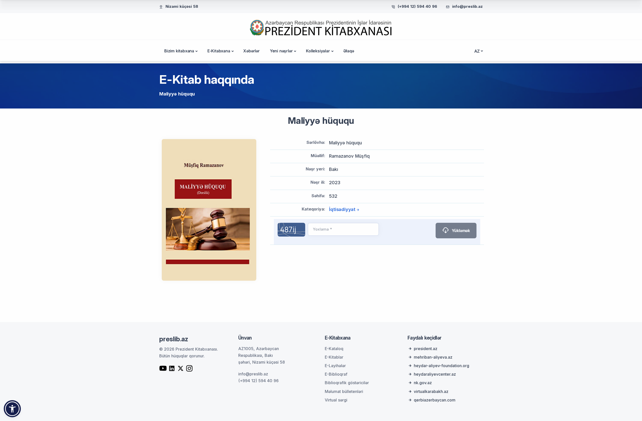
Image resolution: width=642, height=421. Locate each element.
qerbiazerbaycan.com (434, 399)
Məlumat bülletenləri (344, 391)
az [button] (477, 51)
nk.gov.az (423, 382)
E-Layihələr (335, 365)
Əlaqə (348, 50)
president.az (425, 348)
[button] (12, 408)
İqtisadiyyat (342, 209)
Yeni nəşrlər (281, 50)
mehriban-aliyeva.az (433, 357)
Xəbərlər (251, 50)
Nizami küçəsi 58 (182, 6)
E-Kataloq (334, 348)
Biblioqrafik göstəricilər (347, 382)
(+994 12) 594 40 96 (417, 6)
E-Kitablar (334, 357)
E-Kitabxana (218, 50)
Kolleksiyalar (318, 50)
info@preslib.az (467, 6)
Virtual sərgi (336, 399)
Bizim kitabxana (179, 50)
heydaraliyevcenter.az (435, 374)
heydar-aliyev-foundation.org (441, 365)
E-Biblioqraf (336, 374)
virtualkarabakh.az (431, 391)
